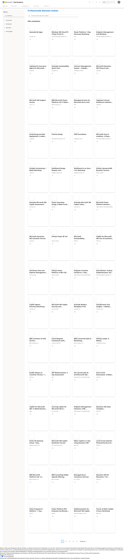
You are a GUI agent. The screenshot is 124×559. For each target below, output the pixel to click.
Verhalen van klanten (27, 548)
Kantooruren (36, 548)
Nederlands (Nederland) (6, 555)
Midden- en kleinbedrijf (67, 553)
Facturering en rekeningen (113, 548)
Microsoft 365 (35, 553)
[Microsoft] (7, 2)
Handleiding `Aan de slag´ (48, 548)
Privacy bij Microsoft (86, 553)
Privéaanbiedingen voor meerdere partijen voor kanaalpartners (49, 551)
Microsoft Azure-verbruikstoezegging (95, 548)
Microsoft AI (3, 553)
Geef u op (11, 550)
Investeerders (95, 553)
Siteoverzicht (21, 558)
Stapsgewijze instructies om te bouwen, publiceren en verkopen (65, 550)
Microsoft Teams (56, 553)
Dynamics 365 (27, 553)
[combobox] (53, 15)
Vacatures (77, 553)
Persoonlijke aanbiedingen (77, 548)
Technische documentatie (63, 548)
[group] (30, 39)
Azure (21, 553)
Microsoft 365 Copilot (45, 553)
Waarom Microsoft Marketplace (9, 548)
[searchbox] (15, 15)
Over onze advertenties (73, 558)
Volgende (82, 541)
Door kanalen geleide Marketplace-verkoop (20, 551)
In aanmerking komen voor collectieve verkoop (96, 550)
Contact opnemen (30, 558)
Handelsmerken (62, 558)
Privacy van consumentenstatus (8, 558)
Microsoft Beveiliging (13, 553)
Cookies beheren (85, 558)
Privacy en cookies (40, 558)
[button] (29, 16)
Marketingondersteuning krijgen (24, 550)
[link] (38, 40)
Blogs (19, 548)
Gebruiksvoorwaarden (52, 558)
